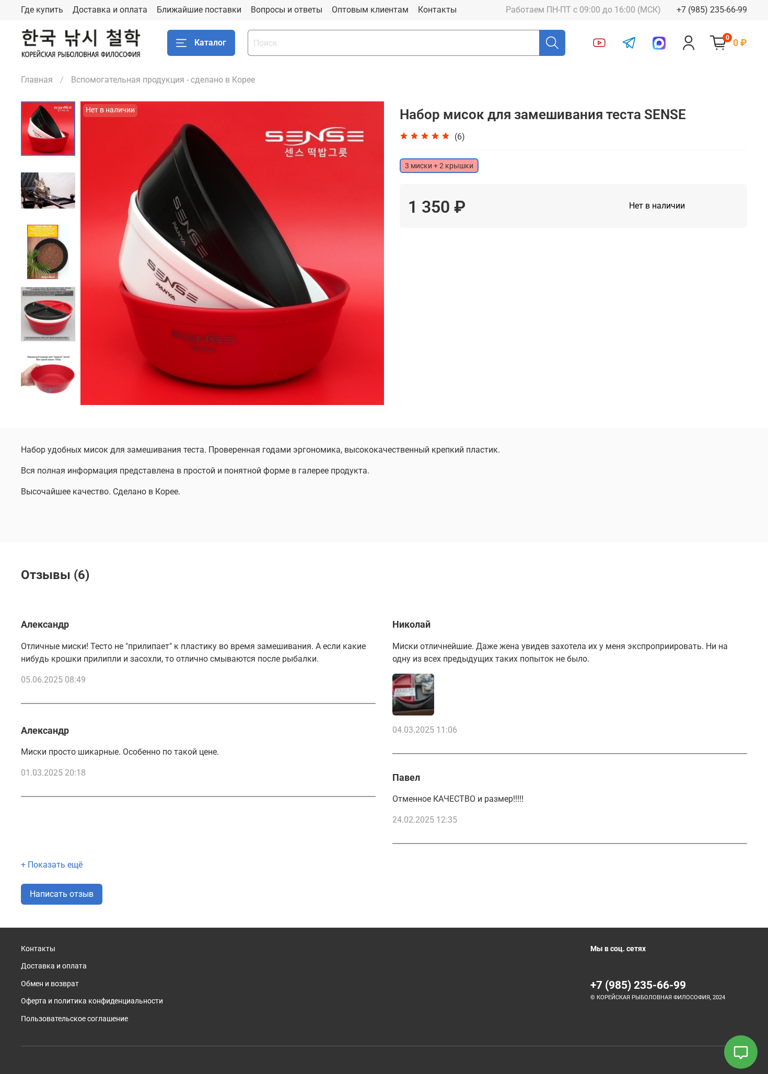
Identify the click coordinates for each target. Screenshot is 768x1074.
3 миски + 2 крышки (439, 165)
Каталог (210, 43)
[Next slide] (48, 391)
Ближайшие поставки (199, 10)
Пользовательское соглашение (74, 1018)
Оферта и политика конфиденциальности (92, 1001)
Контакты (437, 10)
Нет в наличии (657, 206)
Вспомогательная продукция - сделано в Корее (163, 80)
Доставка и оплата (110, 10)
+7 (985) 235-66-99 (712, 10)
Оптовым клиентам (370, 10)
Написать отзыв (62, 894)
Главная (37, 80)
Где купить (42, 10)
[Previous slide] (101, 253)
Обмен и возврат (50, 983)
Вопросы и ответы (286, 10)
